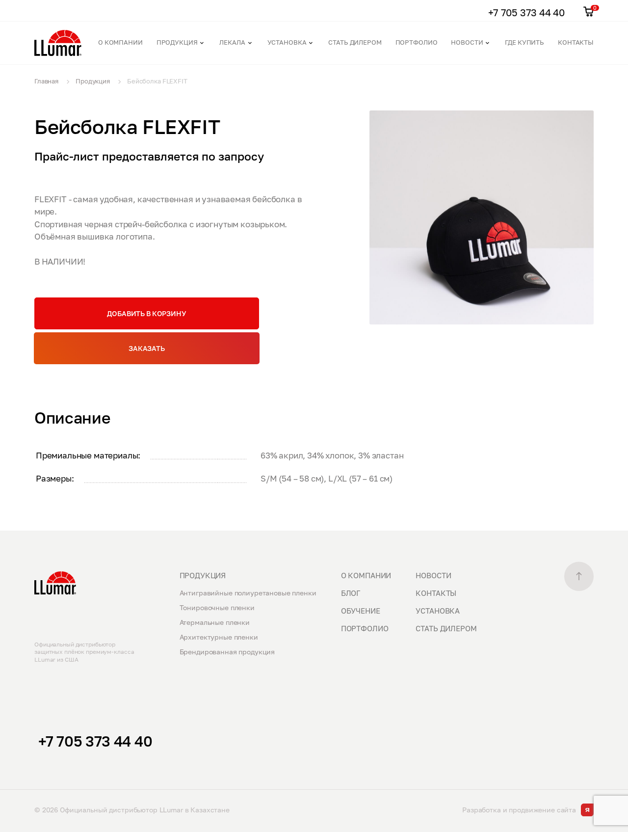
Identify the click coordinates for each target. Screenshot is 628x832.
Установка (287, 42)
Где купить (524, 42)
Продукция (177, 42)
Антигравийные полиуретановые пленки (248, 593)
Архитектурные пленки (219, 637)
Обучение (360, 610)
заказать (147, 348)
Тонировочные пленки (217, 607)
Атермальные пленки (215, 622)
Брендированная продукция (227, 651)
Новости (467, 42)
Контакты (576, 42)
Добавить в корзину (146, 313)
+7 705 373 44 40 (95, 741)
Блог (350, 593)
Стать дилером (354, 42)
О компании (120, 42)
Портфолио (416, 42)
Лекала (232, 42)
